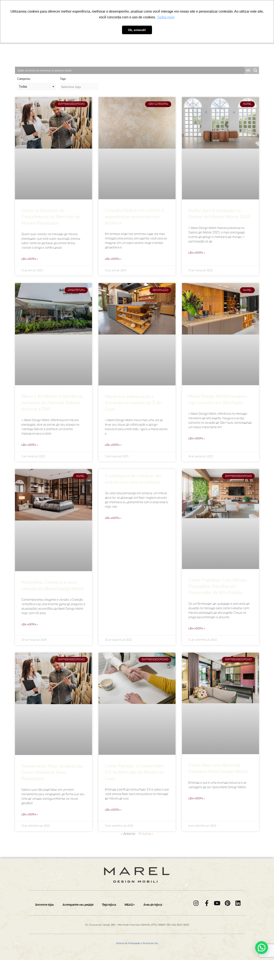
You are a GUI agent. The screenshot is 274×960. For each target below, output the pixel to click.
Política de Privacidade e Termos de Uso (137, 943)
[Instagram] (196, 903)
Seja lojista (109, 905)
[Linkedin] (238, 903)
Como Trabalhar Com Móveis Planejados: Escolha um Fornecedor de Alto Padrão (217, 586)
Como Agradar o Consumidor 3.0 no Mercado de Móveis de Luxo (134, 772)
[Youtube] (217, 903)
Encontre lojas (44, 905)
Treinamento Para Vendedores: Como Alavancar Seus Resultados (52, 772)
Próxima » (146, 834)
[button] (261, 947)
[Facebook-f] (207, 903)
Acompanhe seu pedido (78, 905)
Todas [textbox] (23, 86)
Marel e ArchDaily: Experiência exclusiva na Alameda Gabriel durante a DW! (51, 403)
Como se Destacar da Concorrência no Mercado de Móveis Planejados (50, 217)
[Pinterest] (228, 903)
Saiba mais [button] (165, 17)
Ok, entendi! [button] (137, 30)
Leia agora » (29, 259)
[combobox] (36, 86)
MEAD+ (130, 905)
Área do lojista (152, 905)
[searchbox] (79, 87)
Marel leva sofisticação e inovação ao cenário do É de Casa (133, 403)
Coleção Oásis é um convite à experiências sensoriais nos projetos (134, 217)
